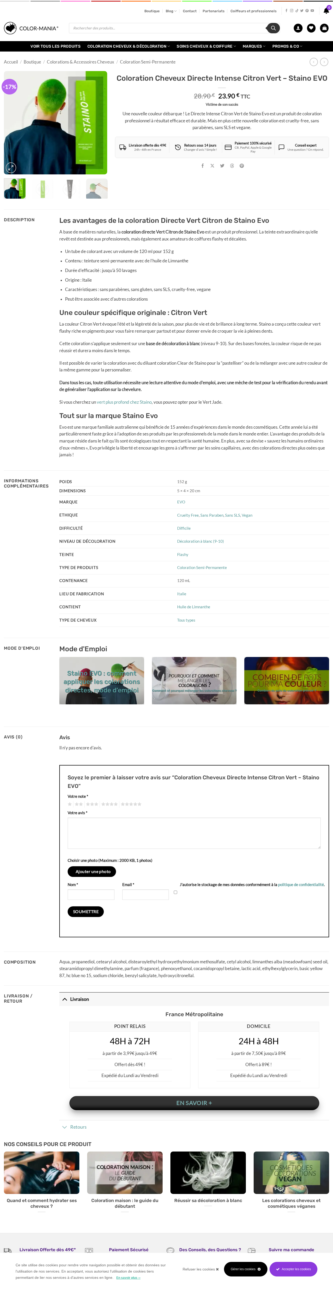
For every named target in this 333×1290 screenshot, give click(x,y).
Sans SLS (232, 515)
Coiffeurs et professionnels (253, 11)
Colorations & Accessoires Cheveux (80, 62)
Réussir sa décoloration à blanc (208, 1200)
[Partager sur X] (212, 166)
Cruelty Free (188, 515)
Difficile (184, 528)
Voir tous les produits (55, 46)
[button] (324, 28)
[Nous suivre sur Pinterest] (307, 11)
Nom (73, 884)
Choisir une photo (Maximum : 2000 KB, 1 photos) (110, 860)
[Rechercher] (273, 28)
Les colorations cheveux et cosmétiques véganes (291, 1203)
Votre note (78, 796)
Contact (190, 11)
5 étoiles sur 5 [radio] (130, 804)
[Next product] (314, 62)
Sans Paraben (211, 515)
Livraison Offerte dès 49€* (48, 1249)
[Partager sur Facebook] (202, 166)
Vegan (247, 515)
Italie (181, 593)
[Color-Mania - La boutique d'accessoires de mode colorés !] (32, 28)
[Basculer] (64, 999)
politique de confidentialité (301, 884)
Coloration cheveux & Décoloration (126, 46)
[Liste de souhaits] (311, 28)
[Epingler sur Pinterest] (241, 166)
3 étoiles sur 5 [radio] (91, 804)
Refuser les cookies (199, 1269)
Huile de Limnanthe (193, 606)
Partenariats (214, 11)
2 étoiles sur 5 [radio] (78, 804)
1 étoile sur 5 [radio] (69, 804)
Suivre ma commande (291, 1249)
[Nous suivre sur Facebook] (286, 11)
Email (128, 884)
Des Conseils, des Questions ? (210, 1249)
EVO (181, 501)
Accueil (11, 62)
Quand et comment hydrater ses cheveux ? (42, 1203)
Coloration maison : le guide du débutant (124, 1203)
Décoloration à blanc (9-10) (200, 541)
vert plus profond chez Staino (124, 402)
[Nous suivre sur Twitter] (301, 11)
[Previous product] (324, 62)
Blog (169, 11)
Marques (252, 46)
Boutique (152, 11)
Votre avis (77, 812)
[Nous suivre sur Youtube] (312, 11)
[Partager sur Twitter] (222, 166)
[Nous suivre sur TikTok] (296, 11)
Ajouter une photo (93, 871)
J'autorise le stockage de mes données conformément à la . (252, 884)
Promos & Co (285, 46)
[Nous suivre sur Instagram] (291, 11)
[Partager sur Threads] (232, 166)
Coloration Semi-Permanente (148, 62)
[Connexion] (298, 28)
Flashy (182, 554)
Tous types (186, 620)
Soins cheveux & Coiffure (204, 46)
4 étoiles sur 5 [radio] (109, 804)
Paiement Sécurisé (129, 1249)
